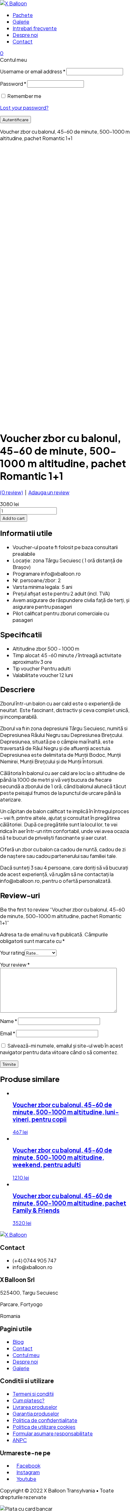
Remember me (24, 96)
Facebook (28, 1465)
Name (8, 1021)
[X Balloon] (13, 3)
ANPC (20, 1440)
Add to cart (14, 518)
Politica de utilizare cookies (44, 1426)
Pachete (23, 15)
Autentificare (15, 119)
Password (13, 83)
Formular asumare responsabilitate (53, 1433)
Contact (22, 41)
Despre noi (25, 35)
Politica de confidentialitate (45, 1420)
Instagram (28, 1472)
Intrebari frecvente (35, 28)
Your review (15, 964)
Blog (18, 1341)
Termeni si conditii (33, 1393)
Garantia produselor (36, 1413)
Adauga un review (48, 492)
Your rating (12, 952)
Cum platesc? (28, 1400)
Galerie (21, 21)
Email (7, 1033)
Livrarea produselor (35, 1407)
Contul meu (26, 1355)
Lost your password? (24, 107)
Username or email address (32, 71)
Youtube (26, 1478)
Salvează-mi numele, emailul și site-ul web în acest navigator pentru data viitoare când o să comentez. (61, 1048)
